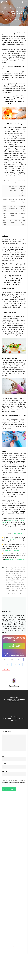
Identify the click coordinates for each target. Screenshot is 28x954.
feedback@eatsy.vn (8, 943)
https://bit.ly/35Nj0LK (13, 539)
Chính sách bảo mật (10, 921)
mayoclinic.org (18, 533)
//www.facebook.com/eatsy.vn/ (15, 559)
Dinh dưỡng (9, 8)
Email (4, 764)
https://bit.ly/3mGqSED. (12, 550)
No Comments (14, 21)
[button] (26, 2)
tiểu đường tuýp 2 (11, 520)
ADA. (24, 533)
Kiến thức (19, 8)
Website (4, 771)
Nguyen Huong (9, 19)
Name (4, 756)
